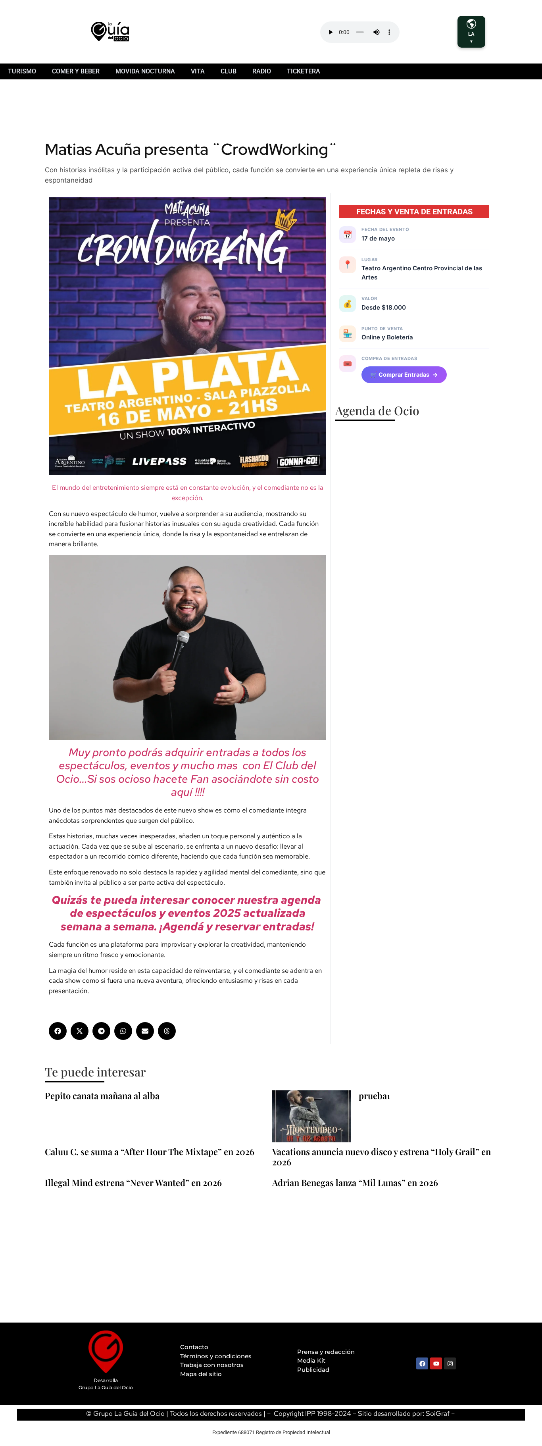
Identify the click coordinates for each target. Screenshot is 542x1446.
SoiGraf (438, 1413)
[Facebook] (422, 1363)
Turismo (22, 71)
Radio (261, 71)
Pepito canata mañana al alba (102, 1095)
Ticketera (303, 71)
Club (228, 71)
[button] (58, 1031)
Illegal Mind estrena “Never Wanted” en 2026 (133, 1182)
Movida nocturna (145, 71)
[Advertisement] (189, 113)
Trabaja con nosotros (212, 1365)
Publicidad (313, 1369)
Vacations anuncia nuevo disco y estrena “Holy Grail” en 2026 (381, 1157)
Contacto (194, 1347)
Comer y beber (76, 71)
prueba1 (374, 1095)
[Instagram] (450, 1363)
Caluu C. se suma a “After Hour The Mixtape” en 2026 (149, 1151)
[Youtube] (436, 1363)
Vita (198, 71)
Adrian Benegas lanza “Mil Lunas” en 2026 (355, 1182)
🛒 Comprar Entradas (404, 374)
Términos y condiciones (216, 1356)
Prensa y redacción (326, 1352)
